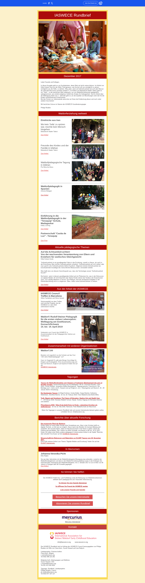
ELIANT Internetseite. (48, 443)
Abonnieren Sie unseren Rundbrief (73, 503)
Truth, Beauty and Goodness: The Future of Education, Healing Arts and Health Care (70, 398)
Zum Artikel (44, 135)
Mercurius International (72, 522)
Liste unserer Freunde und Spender (72, 490)
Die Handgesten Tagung (49, 393)
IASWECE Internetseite (48, 367)
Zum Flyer (44, 240)
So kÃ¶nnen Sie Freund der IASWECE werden (72, 486)
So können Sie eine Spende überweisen (73, 483)
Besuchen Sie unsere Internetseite (72, 497)
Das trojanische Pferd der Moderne (53, 423)
